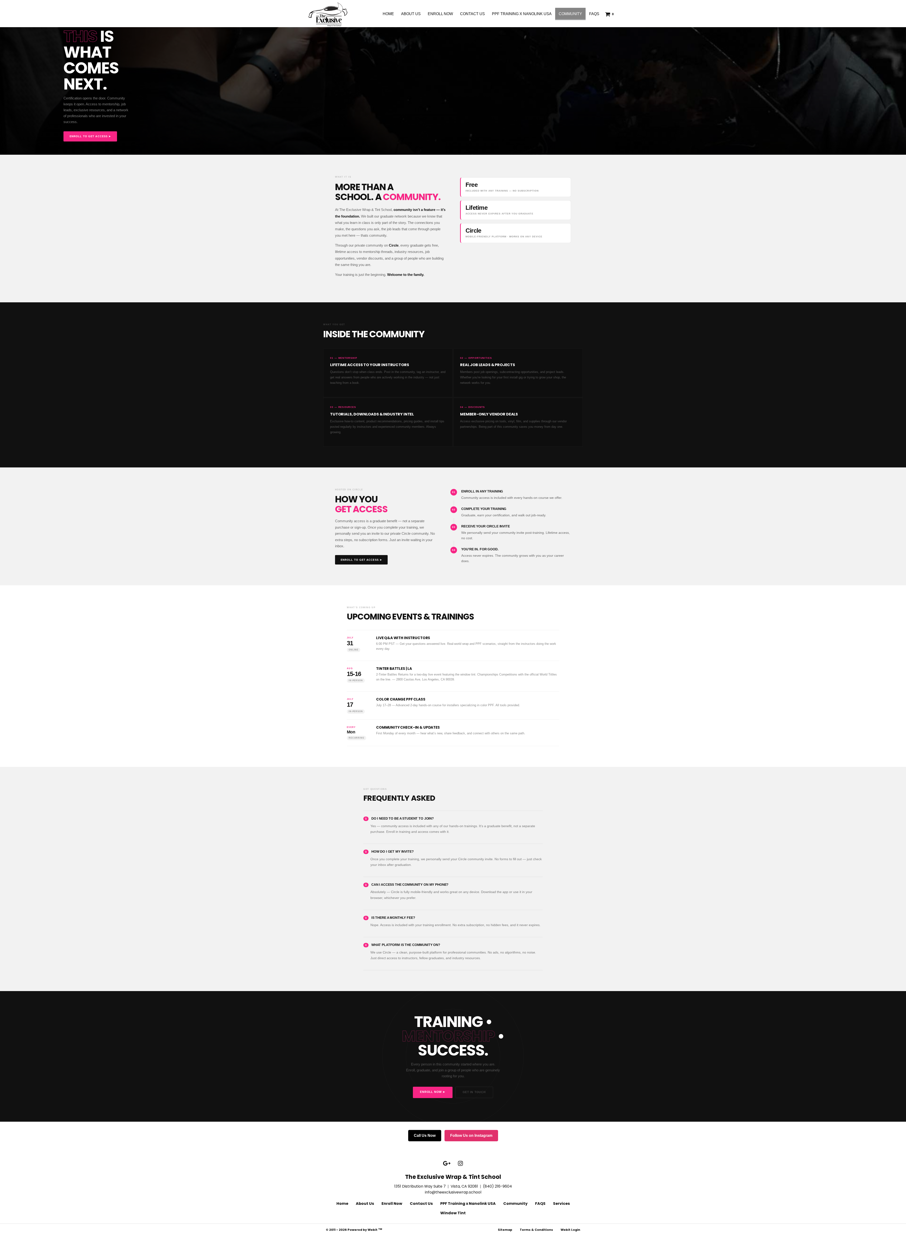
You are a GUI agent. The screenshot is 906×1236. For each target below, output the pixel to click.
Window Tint (453, 1213)
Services (561, 1203)
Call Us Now (425, 1135)
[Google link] (446, 1164)
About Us (411, 14)
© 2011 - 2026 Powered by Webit (354, 1229)
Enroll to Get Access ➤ (90, 136)
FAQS (594, 14)
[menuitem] (388, 14)
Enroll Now (440, 14)
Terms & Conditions (536, 1230)
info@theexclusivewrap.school (453, 1192)
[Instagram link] (460, 1164)
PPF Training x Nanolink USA (522, 14)
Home (388, 14)
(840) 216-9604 (497, 1186)
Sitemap (505, 1230)
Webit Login (570, 1230)
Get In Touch (474, 1092)
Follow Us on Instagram (471, 1135)
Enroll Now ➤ (432, 1092)
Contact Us (472, 14)
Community (572, 14)
